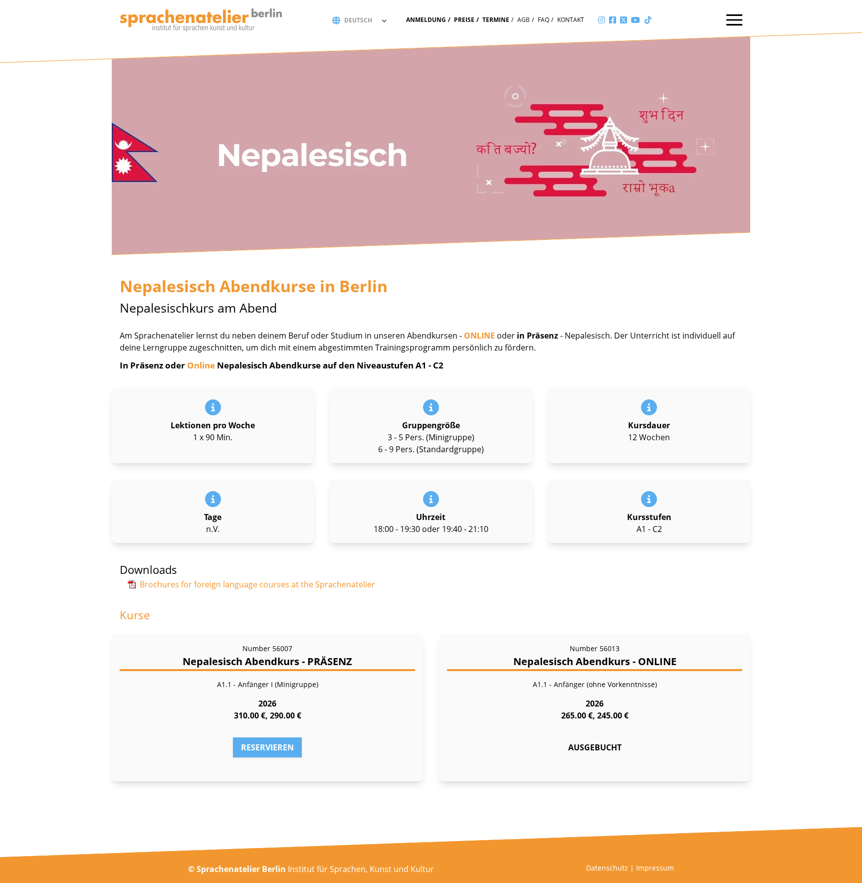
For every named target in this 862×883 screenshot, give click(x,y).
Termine (495, 19)
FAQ (543, 19)
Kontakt (570, 19)
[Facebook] (612, 20)
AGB (523, 19)
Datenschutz (607, 868)
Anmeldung (426, 19)
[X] (623, 20)
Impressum (655, 868)
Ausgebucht (595, 747)
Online (202, 365)
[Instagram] (601, 20)
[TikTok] (648, 20)
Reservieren (267, 747)
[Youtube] (635, 20)
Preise (464, 19)
